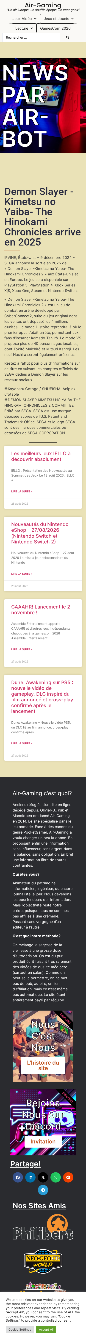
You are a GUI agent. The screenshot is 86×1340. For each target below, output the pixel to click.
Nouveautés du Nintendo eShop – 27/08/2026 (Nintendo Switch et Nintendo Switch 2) (40, 533)
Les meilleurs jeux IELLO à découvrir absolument (41, 456)
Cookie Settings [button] (19, 1329)
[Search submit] (68, 37)
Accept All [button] (46, 1329)
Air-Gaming (43, 5)
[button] (18, 1177)
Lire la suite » (22, 491)
